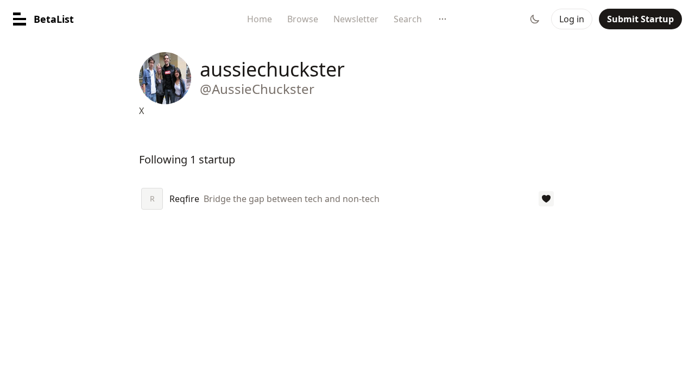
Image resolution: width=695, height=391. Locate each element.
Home (259, 19)
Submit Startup (640, 19)
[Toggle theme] (535, 19)
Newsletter (355, 19)
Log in (571, 19)
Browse (302, 19)
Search (408, 19)
